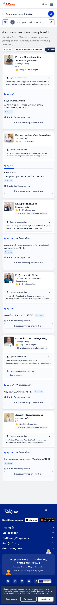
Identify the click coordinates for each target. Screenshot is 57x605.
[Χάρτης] (52, 22)
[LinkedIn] (22, 581)
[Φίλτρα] (5, 22)
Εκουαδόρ (18, 570)
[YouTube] (29, 581)
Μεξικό (31, 567)
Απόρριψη (28, 599)
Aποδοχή (46, 599)
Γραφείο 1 (9, 94)
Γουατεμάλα (29, 570)
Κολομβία (39, 567)
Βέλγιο (24, 567)
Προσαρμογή (11, 599)
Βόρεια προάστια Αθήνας (29, 49)
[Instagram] (15, 581)
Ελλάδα (16, 567)
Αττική (7, 49)
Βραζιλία (39, 570)
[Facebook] (8, 581)
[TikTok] (36, 581)
